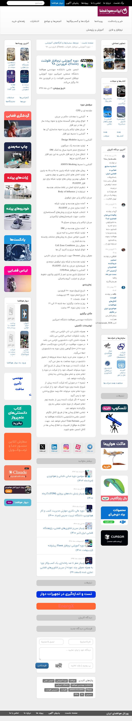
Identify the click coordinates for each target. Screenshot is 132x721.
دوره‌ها (23, 101)
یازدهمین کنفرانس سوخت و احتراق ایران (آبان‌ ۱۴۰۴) (11, 65)
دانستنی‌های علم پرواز (107, 99)
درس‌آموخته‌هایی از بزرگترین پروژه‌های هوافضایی (121, 101)
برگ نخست (118, 3)
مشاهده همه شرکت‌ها (113, 383)
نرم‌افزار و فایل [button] (116, 30)
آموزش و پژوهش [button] (95, 30)
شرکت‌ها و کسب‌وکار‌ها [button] (78, 21)
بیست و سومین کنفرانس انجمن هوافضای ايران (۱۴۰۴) (25, 87)
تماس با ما (96, 3)
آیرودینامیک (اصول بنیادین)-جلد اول (121, 121)
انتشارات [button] (34, 21)
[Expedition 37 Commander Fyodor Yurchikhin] (108, 64)
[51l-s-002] (108, 53)
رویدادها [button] (98, 21)
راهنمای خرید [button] (18, 21)
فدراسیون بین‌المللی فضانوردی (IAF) (108, 370)
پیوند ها (39, 713)
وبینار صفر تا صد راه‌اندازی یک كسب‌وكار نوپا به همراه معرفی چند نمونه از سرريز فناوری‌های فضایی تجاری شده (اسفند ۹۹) (66, 567)
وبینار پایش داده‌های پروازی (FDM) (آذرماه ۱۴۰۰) (67, 496)
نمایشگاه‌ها (10, 101)
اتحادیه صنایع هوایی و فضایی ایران (110, 170)
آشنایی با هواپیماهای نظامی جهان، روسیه (107, 121)
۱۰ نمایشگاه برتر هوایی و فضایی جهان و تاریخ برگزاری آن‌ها (25, 65)
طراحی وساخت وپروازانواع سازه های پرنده (25, 352)
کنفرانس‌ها (24, 97)
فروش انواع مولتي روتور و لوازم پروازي (26, 326)
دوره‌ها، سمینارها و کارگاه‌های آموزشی (62, 43)
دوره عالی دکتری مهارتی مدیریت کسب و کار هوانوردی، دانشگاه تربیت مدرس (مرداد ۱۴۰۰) (66, 513)
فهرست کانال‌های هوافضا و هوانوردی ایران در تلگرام (110, 305)
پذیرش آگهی (72, 3)
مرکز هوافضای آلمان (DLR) (108, 353)
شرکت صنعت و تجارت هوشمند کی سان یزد (12, 352)
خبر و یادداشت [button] (115, 21)
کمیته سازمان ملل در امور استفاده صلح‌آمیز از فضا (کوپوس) (121, 372)
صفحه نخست (87, 43)
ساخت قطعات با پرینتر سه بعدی (11, 326)
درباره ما (107, 3)
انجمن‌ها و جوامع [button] (52, 21)
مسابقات (10, 97)
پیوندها (84, 3)
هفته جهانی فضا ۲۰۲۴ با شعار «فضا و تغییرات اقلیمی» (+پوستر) (11, 87)
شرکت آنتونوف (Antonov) (121, 355)
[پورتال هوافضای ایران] (112, 8)
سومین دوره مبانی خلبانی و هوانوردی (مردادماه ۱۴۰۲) (70, 479)
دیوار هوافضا (57, 3)
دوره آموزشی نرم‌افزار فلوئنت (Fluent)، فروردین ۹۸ (60, 62)
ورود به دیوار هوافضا (16, 362)
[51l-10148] (119, 64)
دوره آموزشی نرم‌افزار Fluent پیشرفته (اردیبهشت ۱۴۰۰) (70, 548)
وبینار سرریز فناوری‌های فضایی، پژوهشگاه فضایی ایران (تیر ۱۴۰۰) (68, 531)
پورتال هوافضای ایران (117, 713)
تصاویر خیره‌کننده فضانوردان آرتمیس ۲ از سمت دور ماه (111, 267)
